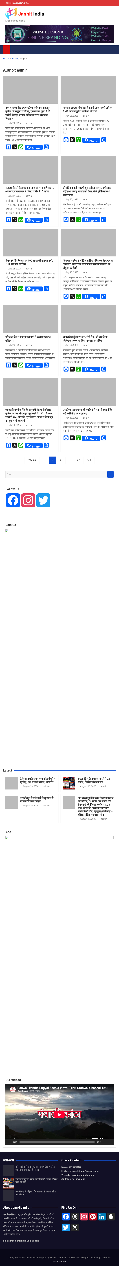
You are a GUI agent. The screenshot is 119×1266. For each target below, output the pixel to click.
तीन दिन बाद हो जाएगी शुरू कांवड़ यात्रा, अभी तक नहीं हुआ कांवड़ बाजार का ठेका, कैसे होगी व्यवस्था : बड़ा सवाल (87, 191)
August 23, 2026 (31, 786)
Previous (32, 460)
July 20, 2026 (71, 345)
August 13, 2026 (88, 819)
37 (78, 460)
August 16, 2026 (88, 786)
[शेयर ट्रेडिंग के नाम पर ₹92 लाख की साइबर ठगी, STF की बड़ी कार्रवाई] (30, 242)
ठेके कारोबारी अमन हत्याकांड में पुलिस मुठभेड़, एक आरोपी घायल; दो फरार (38, 780)
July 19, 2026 (14, 425)
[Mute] (104, 1142)
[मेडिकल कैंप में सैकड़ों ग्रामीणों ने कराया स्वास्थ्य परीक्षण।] (30, 319)
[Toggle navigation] (14, 48)
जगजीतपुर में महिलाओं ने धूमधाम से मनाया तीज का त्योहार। (36, 799)
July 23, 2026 (71, 272)
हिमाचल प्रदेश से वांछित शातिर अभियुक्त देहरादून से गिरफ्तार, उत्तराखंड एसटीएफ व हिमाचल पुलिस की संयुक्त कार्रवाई (88, 264)
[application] (59, 1114)
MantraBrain (59, 1261)
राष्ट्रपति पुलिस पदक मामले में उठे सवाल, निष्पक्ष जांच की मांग (94, 780)
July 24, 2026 (14, 268)
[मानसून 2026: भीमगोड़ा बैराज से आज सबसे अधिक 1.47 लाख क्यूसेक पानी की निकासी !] (88, 90)
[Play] (9, 1142)
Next (89, 460)
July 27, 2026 (14, 196)
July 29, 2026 (14, 123)
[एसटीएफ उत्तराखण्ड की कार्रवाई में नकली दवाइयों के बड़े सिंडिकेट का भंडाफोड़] (88, 392)
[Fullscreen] (109, 1142)
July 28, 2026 (71, 116)
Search (110, 474)
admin (29, 123)
